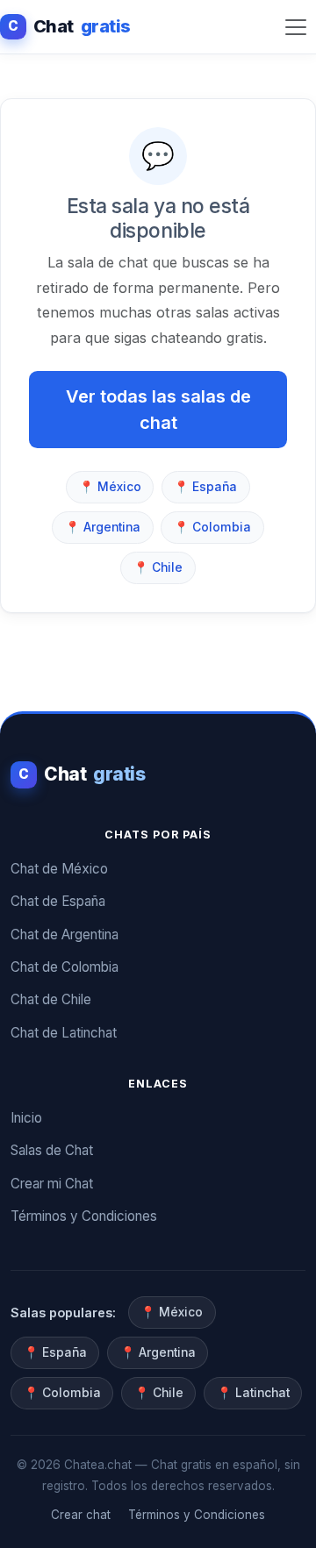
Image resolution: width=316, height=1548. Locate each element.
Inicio (26, 1117)
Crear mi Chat (52, 1183)
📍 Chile (158, 567)
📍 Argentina (102, 527)
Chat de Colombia (64, 967)
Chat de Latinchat (64, 1032)
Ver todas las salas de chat (158, 409)
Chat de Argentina (64, 934)
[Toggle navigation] (296, 27)
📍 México (110, 487)
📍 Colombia (212, 527)
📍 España (205, 487)
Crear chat (81, 1515)
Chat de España (58, 901)
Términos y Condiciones (84, 1216)
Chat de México (59, 868)
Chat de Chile (51, 999)
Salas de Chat (52, 1150)
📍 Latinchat (253, 1393)
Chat (69, 26)
